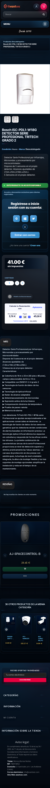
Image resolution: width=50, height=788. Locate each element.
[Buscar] (43, 14)
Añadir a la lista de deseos (22, 296)
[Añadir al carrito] (25, 569)
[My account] (36, 6)
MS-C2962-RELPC (40, 638)
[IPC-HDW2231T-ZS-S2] (26, 624)
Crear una (35, 245)
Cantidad (9, 278)
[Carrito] (43, 6)
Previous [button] (5, 556)
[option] (25, 554)
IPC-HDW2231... (26, 638)
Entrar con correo (25, 235)
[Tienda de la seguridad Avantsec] (12, 6)
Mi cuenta (10, 717)
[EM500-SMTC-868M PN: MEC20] (10, 624)
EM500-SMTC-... (10, 637)
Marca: (22, 149)
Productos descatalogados (13, 42)
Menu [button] (7, 24)
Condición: (7, 149)
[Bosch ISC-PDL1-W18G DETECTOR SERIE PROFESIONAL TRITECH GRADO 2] (25, 89)
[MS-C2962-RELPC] (41, 624)
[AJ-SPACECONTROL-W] (25, 532)
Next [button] (45, 556)
